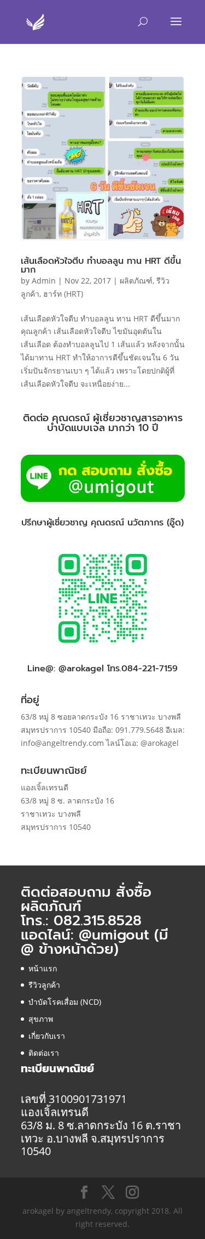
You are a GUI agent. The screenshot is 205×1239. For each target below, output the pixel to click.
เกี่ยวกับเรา (46, 1036)
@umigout (116, 935)
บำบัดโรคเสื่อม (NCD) (64, 1002)
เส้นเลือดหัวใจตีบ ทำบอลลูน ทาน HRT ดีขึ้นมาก (101, 265)
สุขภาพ (40, 1019)
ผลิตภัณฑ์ (136, 280)
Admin (44, 280)
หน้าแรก (42, 968)
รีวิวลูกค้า (44, 985)
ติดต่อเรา (43, 1053)
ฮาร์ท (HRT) (63, 293)
